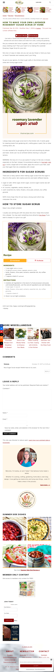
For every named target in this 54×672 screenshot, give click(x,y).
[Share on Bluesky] (1, 328)
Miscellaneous (19, 15)
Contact (44, 655)
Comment (6, 388)
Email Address (7, 607)
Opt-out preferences (30, 669)
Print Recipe (34, 35)
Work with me (44, 657)
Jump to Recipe (22, 35)
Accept (36, 665)
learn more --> (45, 485)
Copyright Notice (10, 662)
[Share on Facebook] (1, 325)
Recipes (10, 15)
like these (42, 215)
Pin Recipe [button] (40, 260)
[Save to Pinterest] (1, 346)
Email (5, 419)
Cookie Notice (10, 659)
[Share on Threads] (1, 343)
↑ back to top (27, 646)
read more (45, 18)
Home (5, 15)
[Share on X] (1, 334)
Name (5, 413)
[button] (51, 659)
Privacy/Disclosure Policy (40, 669)
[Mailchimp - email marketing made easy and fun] (15, 621)
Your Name (6, 613)
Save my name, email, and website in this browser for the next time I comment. (27, 429)
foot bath (45, 162)
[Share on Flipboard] (1, 331)
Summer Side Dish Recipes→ (30, 570)
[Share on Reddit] (1, 340)
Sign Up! (23, 655)
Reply (47, 371)
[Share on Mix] (1, 337)
